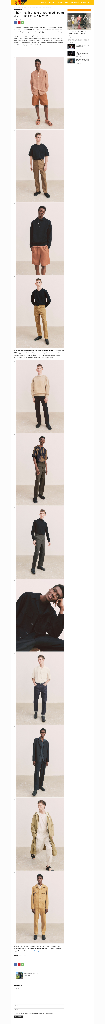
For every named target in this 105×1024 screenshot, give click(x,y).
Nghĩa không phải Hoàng (21, 19)
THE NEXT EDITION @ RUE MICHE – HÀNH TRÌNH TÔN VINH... (77, 33)
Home (15, 7)
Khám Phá (43, 2)
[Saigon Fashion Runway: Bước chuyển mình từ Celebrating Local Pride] (71, 53)
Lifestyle (60, 2)
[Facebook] (15, 22)
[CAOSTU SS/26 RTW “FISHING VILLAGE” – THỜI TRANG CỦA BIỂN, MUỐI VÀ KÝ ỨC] (71, 60)
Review (66, 2)
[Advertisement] (79, 88)
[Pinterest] (19, 22)
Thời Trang (51, 2)
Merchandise (75, 2)
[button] (89, 2)
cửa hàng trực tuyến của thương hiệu (44, 951)
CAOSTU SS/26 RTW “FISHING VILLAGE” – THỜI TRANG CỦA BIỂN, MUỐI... (82, 61)
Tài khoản (83, 2)
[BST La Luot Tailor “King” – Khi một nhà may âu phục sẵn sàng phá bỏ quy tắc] (71, 46)
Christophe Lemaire (22, 955)
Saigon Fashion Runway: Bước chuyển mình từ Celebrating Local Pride (82, 53)
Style (25, 7)
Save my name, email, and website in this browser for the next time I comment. (34, 1013)
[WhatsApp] (22, 22)
